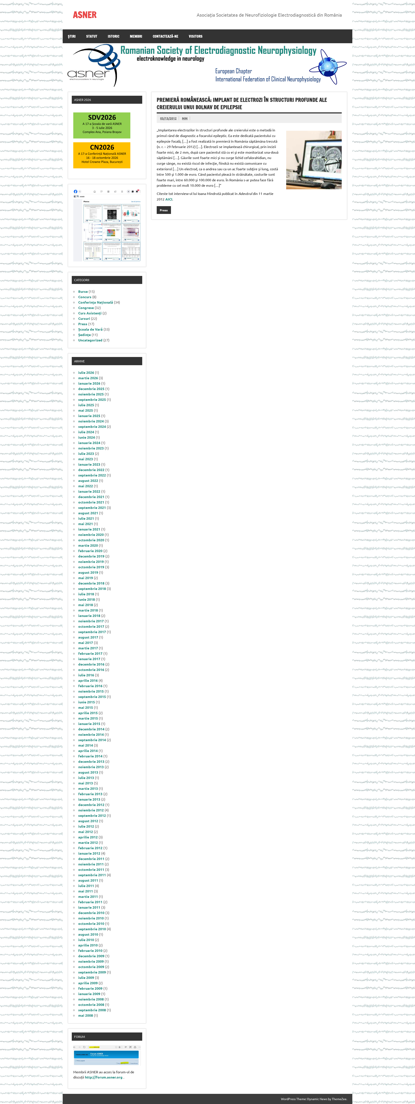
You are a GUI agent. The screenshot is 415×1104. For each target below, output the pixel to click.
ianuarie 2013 (89, 799)
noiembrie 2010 (91, 918)
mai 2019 (85, 577)
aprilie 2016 (88, 680)
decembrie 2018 (91, 583)
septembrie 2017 (92, 631)
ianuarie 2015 (89, 723)
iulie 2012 (86, 826)
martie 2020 (88, 545)
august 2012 (88, 821)
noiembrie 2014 (91, 734)
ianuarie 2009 (89, 993)
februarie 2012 (90, 848)
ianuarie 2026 (89, 383)
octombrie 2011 (91, 869)
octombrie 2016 (91, 669)
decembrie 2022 (91, 469)
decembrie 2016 (91, 664)
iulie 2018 (86, 594)
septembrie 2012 (92, 815)
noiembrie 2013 (91, 767)
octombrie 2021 (91, 502)
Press (164, 210)
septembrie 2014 (92, 740)
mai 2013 (85, 783)
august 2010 (88, 934)
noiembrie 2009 (91, 961)
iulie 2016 (86, 675)
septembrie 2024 (92, 426)
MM (185, 118)
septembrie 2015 (92, 696)
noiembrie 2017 (91, 621)
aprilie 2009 (88, 983)
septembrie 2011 (92, 875)
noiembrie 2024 (91, 421)
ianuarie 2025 (89, 415)
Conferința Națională (95, 302)
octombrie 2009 (91, 966)
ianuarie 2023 (89, 464)
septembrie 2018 (92, 588)
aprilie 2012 (88, 837)
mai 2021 (85, 523)
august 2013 (88, 772)
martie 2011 (88, 896)
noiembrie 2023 (91, 448)
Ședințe (84, 334)
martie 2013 (88, 788)
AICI (168, 199)
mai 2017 (85, 642)
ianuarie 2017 (89, 658)
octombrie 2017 (91, 626)
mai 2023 (85, 459)
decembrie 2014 (91, 729)
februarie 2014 (90, 756)
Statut (91, 36)
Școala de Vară (90, 329)
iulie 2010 (86, 939)
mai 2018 (85, 604)
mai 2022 (85, 486)
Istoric (113, 36)
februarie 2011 (90, 902)
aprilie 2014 (88, 750)
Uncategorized (90, 340)
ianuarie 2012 (89, 853)
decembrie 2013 (91, 761)
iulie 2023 (86, 453)
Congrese (86, 307)
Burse (83, 291)
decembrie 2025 (91, 388)
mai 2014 (85, 745)
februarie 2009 (90, 988)
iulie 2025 (86, 405)
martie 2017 (88, 648)
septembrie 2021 (92, 507)
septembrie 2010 (92, 929)
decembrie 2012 (91, 804)
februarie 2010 (90, 950)
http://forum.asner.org (104, 1077)
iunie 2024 (86, 437)
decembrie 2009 (91, 956)
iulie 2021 (86, 518)
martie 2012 (88, 842)
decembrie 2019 (91, 556)
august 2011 (88, 880)
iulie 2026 (86, 372)
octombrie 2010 (91, 923)
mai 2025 (85, 410)
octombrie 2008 (91, 1004)
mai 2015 (85, 707)
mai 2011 (85, 891)
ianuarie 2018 (89, 615)
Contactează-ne (165, 36)
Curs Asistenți (90, 313)
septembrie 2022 (92, 475)
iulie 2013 (86, 777)
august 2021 (88, 513)
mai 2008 (85, 1015)
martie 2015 (88, 718)
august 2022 (88, 480)
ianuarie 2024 (89, 442)
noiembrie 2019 (91, 561)
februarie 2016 (90, 685)
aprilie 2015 (88, 713)
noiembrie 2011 (91, 864)
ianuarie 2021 (89, 529)
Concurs (84, 297)
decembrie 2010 (91, 912)
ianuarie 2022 (89, 491)
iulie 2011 (86, 885)
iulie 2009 (86, 977)
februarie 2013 (90, 794)
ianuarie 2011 (89, 907)
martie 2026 (88, 378)
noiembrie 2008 (91, 999)
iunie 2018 (86, 599)
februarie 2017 (90, 653)
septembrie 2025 (92, 399)
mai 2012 (85, 831)
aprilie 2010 (88, 945)
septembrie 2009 (92, 972)
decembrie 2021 (91, 496)
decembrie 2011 (91, 858)
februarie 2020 (90, 550)
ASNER (85, 14)
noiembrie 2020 (91, 534)
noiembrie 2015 (91, 691)
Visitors (196, 36)
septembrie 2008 (92, 1010)
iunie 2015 (86, 702)
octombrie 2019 (91, 567)
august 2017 (88, 637)
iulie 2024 (86, 432)
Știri (72, 36)
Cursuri (84, 318)
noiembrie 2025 (91, 394)
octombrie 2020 (91, 540)
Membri (136, 36)
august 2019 (88, 572)
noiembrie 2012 (91, 810)
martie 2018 (88, 610)
